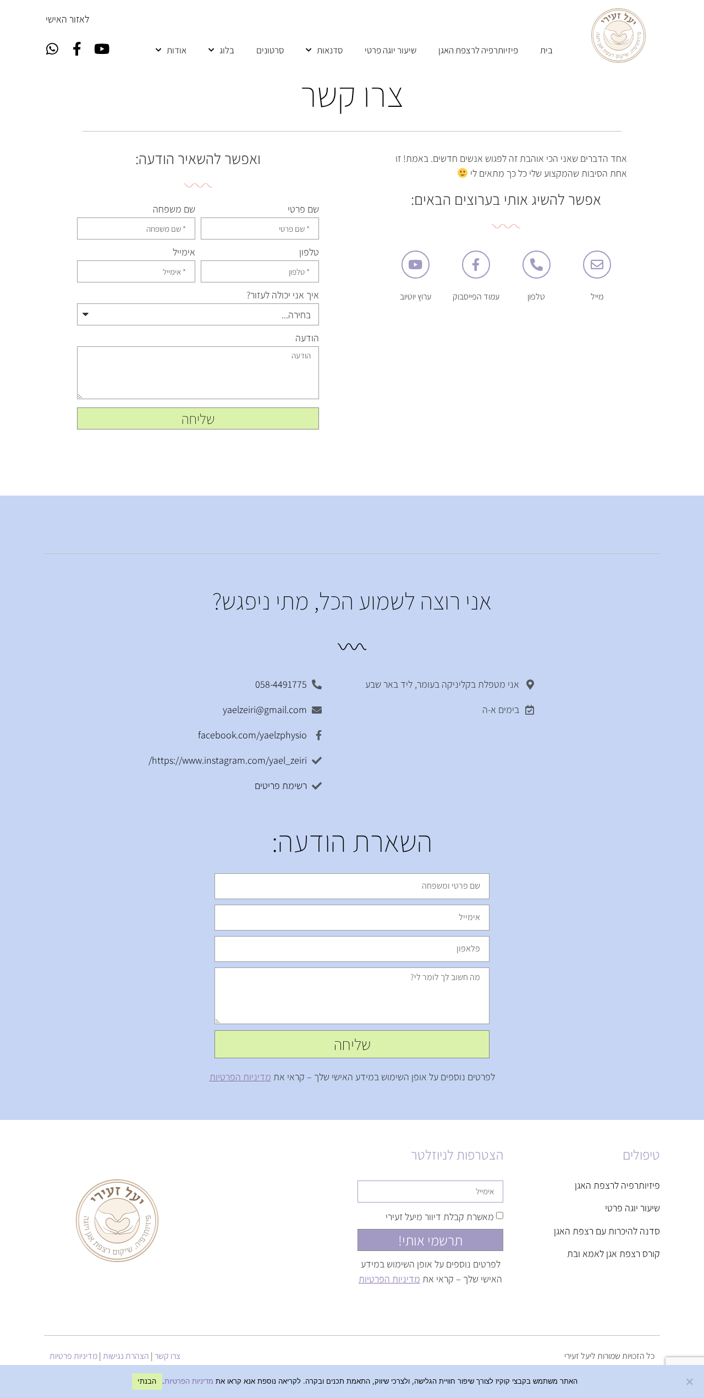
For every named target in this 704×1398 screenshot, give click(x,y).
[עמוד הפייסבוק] (476, 265)
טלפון (536, 296)
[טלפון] (536, 265)
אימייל (184, 252)
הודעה (307, 338)
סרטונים (270, 50)
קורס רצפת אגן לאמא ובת (613, 1253)
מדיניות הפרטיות (240, 1076)
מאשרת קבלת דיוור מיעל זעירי (440, 1216)
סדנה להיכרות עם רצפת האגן (607, 1231)
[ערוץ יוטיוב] (416, 265)
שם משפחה (174, 209)
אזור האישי (65, 19)
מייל (597, 296)
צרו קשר (167, 1356)
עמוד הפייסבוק (476, 296)
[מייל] (597, 265)
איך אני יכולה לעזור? (282, 295)
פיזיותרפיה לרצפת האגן (478, 50)
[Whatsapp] (52, 48)
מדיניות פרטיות (73, 1356)
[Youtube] (102, 48)
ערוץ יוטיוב (415, 296)
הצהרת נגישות (126, 1356)
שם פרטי (303, 209)
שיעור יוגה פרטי (390, 50)
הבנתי (147, 1381)
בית (546, 50)
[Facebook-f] (77, 48)
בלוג (226, 50)
